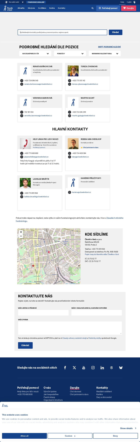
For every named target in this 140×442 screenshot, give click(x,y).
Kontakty (61, 8)
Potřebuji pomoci (39, 148)
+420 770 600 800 (24, 394)
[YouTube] (83, 367)
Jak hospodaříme (51, 394)
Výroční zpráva (50, 391)
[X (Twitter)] (74, 367)
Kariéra (52, 8)
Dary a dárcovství (104, 397)
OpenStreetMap (72, 283)
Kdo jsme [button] (31, 8)
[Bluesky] (120, 367)
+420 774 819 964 (98, 249)
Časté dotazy (49, 397)
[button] (49, 253)
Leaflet (66, 283)
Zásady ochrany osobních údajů (74, 338)
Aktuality (21, 8)
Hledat (115, 32)
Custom (68, 436)
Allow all (24, 436)
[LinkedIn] (102, 367)
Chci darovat (75, 391)
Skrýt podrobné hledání (109, 47)
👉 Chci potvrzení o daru (89, 148)
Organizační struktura (53, 400)
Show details (126, 428)
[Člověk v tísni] (8, 8)
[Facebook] (65, 367)
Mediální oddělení (104, 391)
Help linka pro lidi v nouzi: (28, 391)
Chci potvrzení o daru (79, 394)
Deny (115, 436)
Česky (122, 2)
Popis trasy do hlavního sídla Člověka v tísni (102, 254)
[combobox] (35, 53)
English (129, 2)
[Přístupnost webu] (134, 2)
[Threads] (111, 367)
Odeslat (25, 345)
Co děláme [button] (42, 8)
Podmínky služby (94, 338)
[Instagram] (93, 367)
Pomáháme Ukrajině (36, 2)
